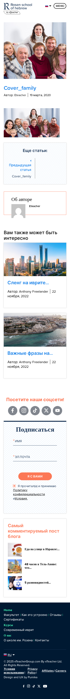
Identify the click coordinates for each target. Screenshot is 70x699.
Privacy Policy (33, 671)
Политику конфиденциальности (29, 492)
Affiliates (48, 671)
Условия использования (14, 671)
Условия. (21, 498)
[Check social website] (23, 686)
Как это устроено (34, 615)
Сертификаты (14, 619)
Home (8, 610)
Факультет (11, 615)
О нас (8, 635)
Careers (60, 671)
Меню (60, 6)
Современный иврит (19, 630)
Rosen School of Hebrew (19, 8)
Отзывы (55, 615)
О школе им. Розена (18, 640)
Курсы (8, 625)
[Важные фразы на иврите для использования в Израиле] (35, 330)
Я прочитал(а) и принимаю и (34, 492)
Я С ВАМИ (35, 476)
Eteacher (34, 206)
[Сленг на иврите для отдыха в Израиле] (35, 259)
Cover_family (20, 171)
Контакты (42, 640)
